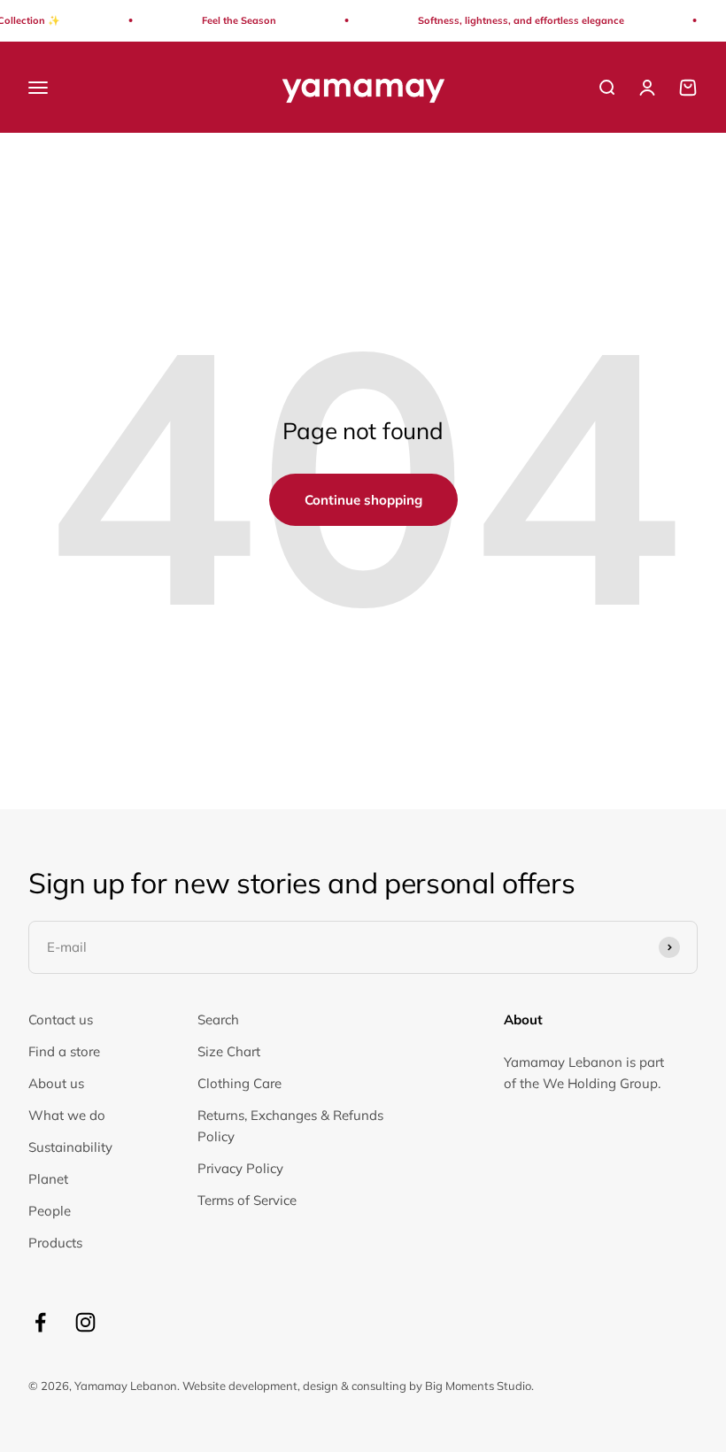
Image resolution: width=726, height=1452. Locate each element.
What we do (66, 1115)
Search (218, 1019)
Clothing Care (239, 1083)
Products (55, 1242)
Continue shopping (363, 499)
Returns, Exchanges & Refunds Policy (290, 1126)
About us (56, 1083)
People (49, 1210)
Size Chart (228, 1051)
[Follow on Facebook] (40, 1322)
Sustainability (70, 1147)
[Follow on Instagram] (85, 1322)
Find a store (64, 1051)
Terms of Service (247, 1200)
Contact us (60, 1019)
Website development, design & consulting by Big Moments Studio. (358, 1386)
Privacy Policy (240, 1168)
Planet (48, 1178)
